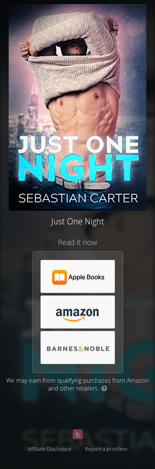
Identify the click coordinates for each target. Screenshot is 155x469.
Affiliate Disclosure (50, 448)
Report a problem (106, 448)
